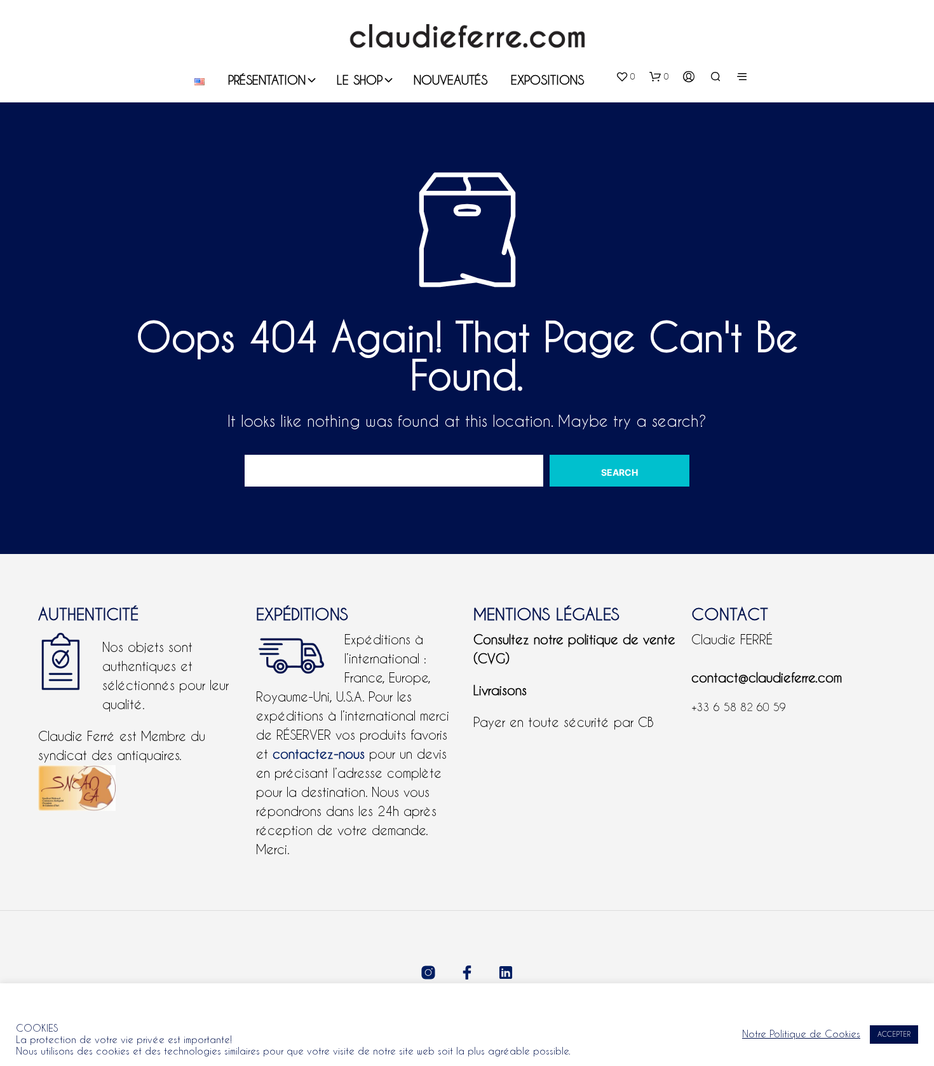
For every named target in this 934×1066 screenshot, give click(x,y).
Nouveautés (450, 80)
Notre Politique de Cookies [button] (801, 1033)
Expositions (547, 80)
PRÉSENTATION (267, 80)
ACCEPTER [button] (893, 1034)
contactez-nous (319, 754)
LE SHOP (359, 80)
